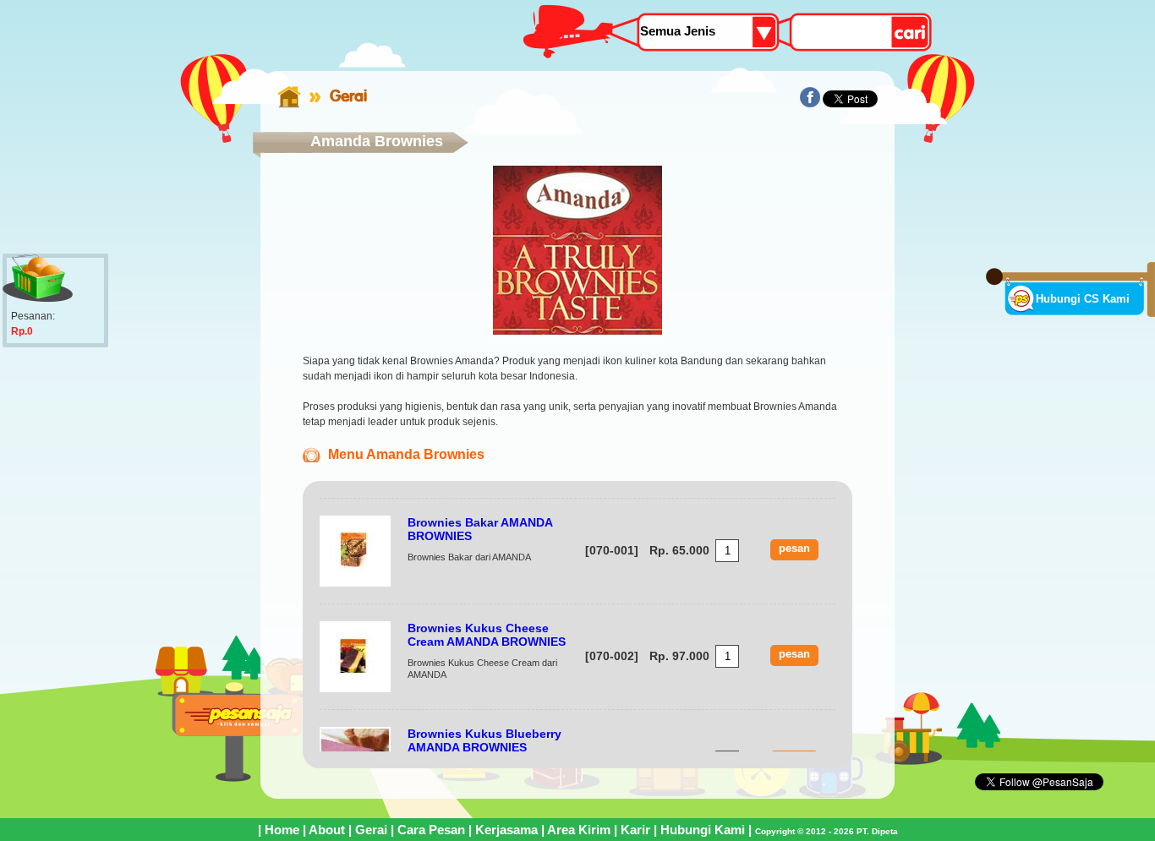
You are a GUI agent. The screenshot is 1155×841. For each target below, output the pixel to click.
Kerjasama (506, 829)
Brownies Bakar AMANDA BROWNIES (480, 529)
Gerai (348, 95)
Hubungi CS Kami (1083, 298)
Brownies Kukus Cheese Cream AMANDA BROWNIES (487, 634)
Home (282, 829)
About (327, 829)
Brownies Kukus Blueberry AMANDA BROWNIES (484, 740)
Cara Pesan (431, 829)
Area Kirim (578, 829)
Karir (635, 829)
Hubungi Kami (702, 829)
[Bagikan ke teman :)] (810, 104)
